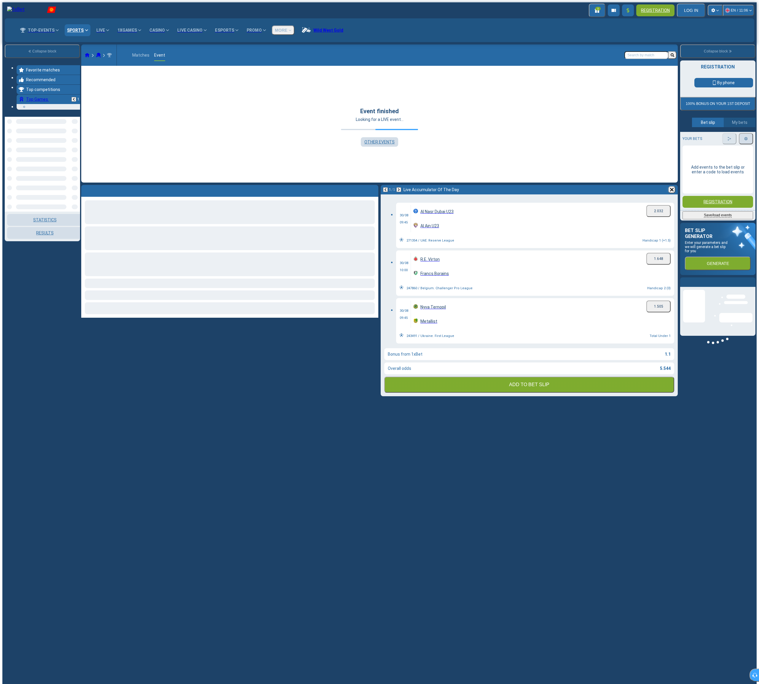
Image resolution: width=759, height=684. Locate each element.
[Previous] (73, 99)
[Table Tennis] (98, 55)
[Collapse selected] (67, 147)
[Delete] (671, 189)
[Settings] (715, 10)
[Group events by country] (75, 147)
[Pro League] (109, 55)
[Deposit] (628, 10)
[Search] (672, 55)
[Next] (398, 189)
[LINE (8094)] (87, 55)
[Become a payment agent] (614, 10)
